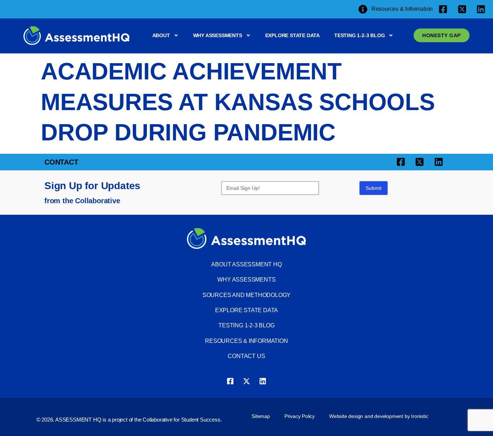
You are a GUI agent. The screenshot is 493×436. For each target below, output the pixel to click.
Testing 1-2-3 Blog (359, 35)
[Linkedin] (263, 381)
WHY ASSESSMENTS (246, 279)
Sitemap (261, 416)
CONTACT (61, 162)
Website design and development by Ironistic (378, 416)
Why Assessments (217, 35)
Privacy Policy (299, 416)
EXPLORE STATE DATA (246, 310)
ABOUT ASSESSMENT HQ (246, 264)
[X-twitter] (246, 381)
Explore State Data (292, 35)
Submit (373, 188)
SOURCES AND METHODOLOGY (246, 295)
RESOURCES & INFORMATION (246, 341)
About (161, 35)
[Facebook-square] (230, 381)
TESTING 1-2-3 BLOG (246, 325)
